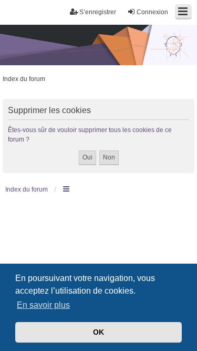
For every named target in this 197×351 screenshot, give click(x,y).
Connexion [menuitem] (152, 12)
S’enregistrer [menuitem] (97, 12)
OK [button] (98, 332)
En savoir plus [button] (43, 304)
